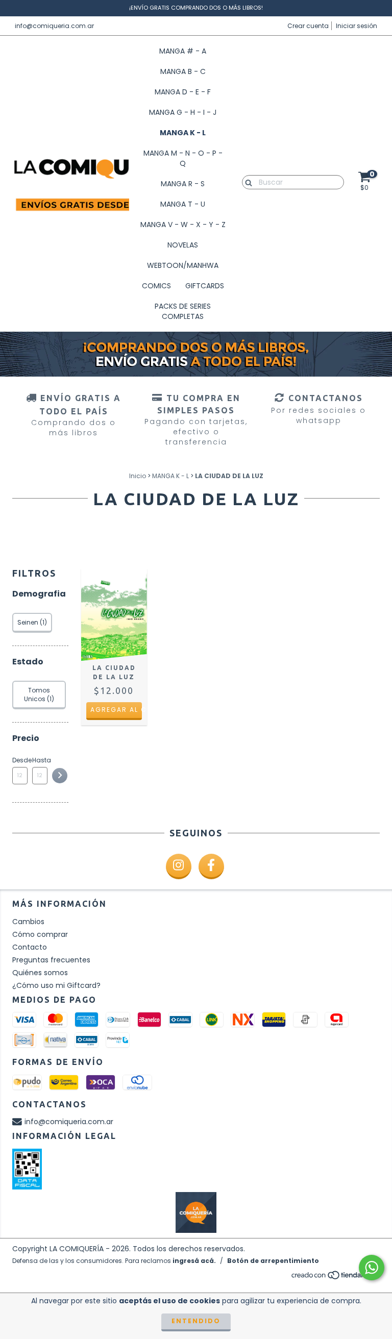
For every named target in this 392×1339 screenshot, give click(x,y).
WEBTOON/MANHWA (182, 265)
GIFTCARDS (204, 286)
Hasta (39, 760)
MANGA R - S (183, 184)
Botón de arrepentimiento (273, 1260)
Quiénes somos (40, 973)
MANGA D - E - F (183, 92)
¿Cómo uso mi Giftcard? (56, 985)
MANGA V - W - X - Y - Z (183, 224)
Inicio (137, 476)
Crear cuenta (308, 25)
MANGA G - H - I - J (182, 112)
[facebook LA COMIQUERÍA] (211, 866)
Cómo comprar (40, 934)
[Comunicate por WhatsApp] (371, 1267)
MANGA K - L (183, 133)
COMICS (156, 286)
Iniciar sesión (356, 25)
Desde (20, 760)
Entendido (196, 1321)
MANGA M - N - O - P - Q (183, 158)
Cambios (28, 921)
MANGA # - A (182, 51)
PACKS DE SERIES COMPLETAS (183, 311)
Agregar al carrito (116, 709)
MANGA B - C (183, 71)
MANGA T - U (182, 204)
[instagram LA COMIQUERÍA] (178, 866)
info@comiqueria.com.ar (54, 25)
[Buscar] (246, 182)
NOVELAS (182, 245)
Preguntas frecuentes (51, 960)
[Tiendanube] (335, 1278)
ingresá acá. (194, 1260)
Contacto (29, 947)
